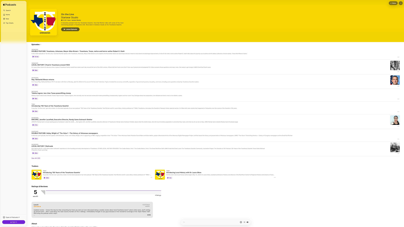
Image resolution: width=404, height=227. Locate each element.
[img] (9, 5)
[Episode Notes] (241, 222)
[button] (13, 10)
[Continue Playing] (244, 222)
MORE (149, 215)
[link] (36, 44)
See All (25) (36, 158)
